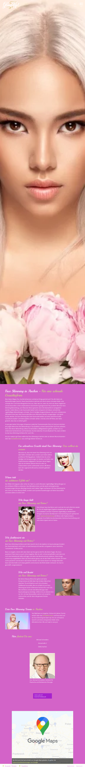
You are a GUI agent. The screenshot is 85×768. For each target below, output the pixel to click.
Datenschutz (70, 766)
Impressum (79, 766)
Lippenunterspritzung (47, 516)
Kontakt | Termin (10, 766)
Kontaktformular (16, 439)
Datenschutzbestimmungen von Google (25, 762)
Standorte (24, 766)
